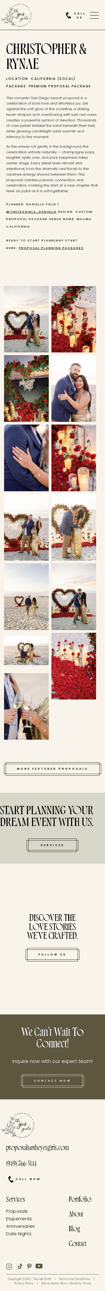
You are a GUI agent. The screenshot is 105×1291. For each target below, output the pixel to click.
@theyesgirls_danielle (31, 212)
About (76, 1215)
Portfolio (80, 1200)
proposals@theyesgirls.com (37, 1148)
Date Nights (19, 1234)
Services (53, 845)
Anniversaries (20, 1226)
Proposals (17, 1211)
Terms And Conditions (74, 1279)
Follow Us (52, 955)
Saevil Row (58, 1283)
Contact (77, 1244)
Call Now (28, 1179)
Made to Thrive (80, 1283)
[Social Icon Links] (12, 1267)
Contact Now (52, 1081)
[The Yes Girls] (16, 16)
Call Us (80, 16)
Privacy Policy (23, 1283)
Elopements (19, 1219)
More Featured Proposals (52, 769)
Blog (74, 1230)
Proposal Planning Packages (51, 248)
